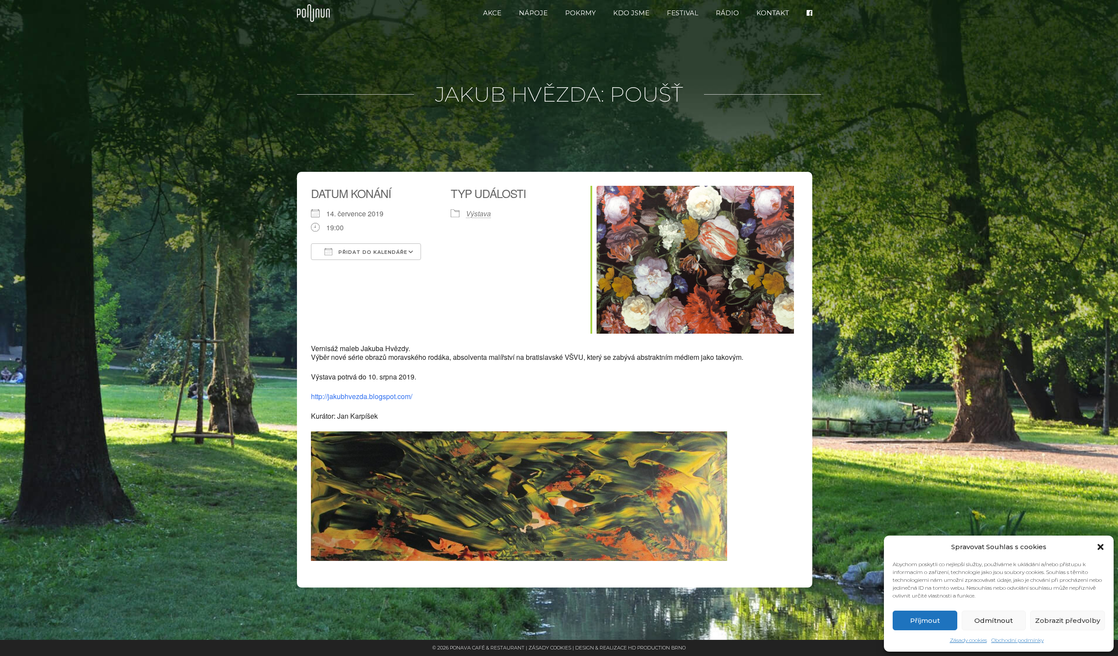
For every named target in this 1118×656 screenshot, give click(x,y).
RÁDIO (727, 13)
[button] (1100, 547)
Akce (492, 13)
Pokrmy (580, 13)
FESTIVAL (682, 13)
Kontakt (772, 13)
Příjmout (925, 620)
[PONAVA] (315, 13)
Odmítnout (993, 620)
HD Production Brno (657, 648)
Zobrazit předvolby (1067, 620)
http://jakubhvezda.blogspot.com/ (361, 396)
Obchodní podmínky (1017, 640)
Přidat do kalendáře (372, 252)
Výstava (478, 213)
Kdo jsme (631, 13)
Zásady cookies (968, 640)
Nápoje (533, 13)
